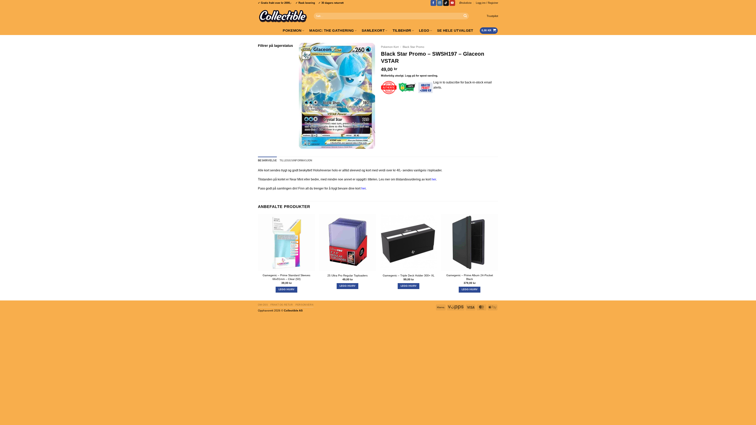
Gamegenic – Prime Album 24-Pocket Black (469, 277)
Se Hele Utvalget (455, 30)
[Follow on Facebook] (433, 3)
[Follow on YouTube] (452, 3)
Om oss (263, 304)
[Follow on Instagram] (440, 3)
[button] (487, 3)
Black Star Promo (413, 46)
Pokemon (292, 30)
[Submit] (465, 16)
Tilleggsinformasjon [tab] (296, 160)
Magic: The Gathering (331, 30)
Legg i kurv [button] (287, 289)
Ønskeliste (465, 2)
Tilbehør (402, 30)
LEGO (424, 30)
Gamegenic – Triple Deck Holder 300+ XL (409, 275)
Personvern (304, 304)
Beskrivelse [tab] (267, 160)
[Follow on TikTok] (446, 3)
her (434, 179)
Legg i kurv (409, 286)
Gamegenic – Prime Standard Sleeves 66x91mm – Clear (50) (286, 277)
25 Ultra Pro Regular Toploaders (347, 275)
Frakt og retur (282, 304)
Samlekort (373, 30)
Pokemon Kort (390, 46)
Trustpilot (492, 16)
